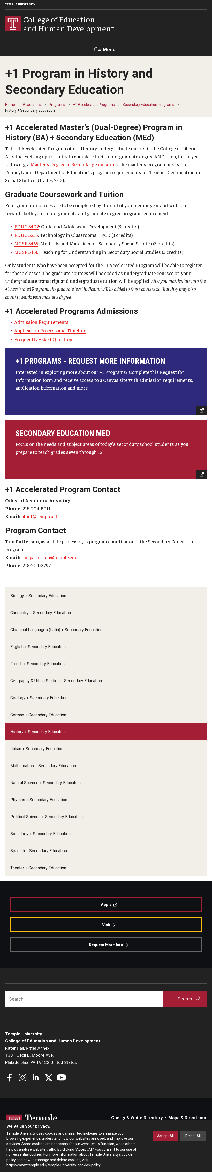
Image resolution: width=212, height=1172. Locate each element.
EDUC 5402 (26, 226)
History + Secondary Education (38, 731)
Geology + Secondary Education (38, 697)
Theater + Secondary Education (38, 867)
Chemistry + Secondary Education (40, 612)
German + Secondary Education (38, 714)
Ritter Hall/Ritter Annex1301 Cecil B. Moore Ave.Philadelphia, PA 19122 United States (41, 1055)
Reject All (193, 1136)
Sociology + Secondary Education (40, 833)
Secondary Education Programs (148, 104)
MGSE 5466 (26, 252)
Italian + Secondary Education (36, 748)
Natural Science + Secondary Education (45, 782)
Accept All (165, 1136)
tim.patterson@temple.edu (49, 557)
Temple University (20, 4)
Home (10, 104)
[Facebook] (9, 1078)
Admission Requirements (41, 322)
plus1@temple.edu (40, 516)
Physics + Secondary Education (38, 799)
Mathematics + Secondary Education (43, 765)
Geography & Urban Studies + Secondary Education (56, 680)
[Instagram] (22, 1078)
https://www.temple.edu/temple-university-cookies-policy (53, 1165)
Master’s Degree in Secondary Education (74, 164)
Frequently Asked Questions (44, 339)
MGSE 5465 (26, 243)
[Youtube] (61, 1078)
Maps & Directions (187, 1117)
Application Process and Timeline (50, 330)
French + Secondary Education (37, 663)
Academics (32, 104)
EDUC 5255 (26, 235)
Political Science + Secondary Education (46, 816)
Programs (57, 104)
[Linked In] (35, 1078)
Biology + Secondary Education (38, 595)
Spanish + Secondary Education (38, 850)
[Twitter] (48, 1078)
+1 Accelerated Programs (94, 104)
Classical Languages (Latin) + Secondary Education (56, 629)
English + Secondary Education (38, 646)
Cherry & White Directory (137, 1117)
